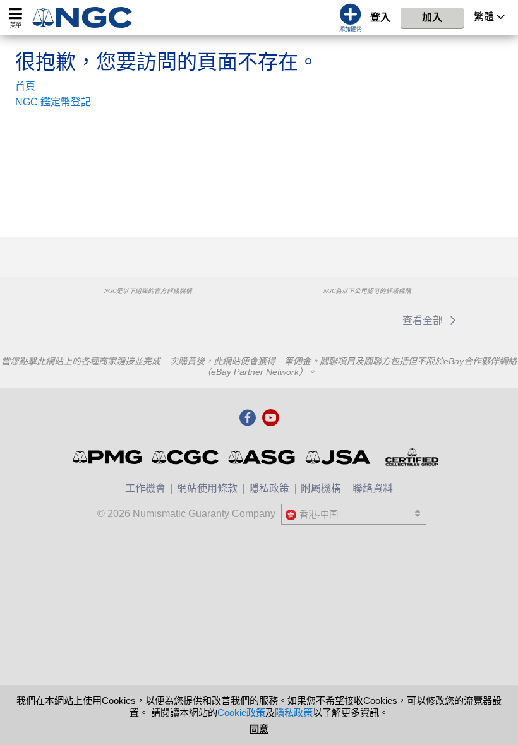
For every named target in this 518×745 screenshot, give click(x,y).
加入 (432, 17)
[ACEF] (212, 314)
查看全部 (423, 320)
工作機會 (145, 488)
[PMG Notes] (108, 457)
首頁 (25, 86)
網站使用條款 (207, 488)
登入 (380, 17)
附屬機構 (321, 488)
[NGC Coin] (87, 17)
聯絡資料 (372, 488)
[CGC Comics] (186, 457)
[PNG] (147, 314)
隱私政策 (269, 488)
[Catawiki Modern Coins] (299, 320)
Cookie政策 (241, 712)
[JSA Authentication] (338, 457)
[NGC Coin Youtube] (270, 418)
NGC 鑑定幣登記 (53, 102)
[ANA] (83, 314)
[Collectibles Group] (411, 457)
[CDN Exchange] (363, 320)
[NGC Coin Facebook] (247, 418)
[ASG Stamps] (262, 457)
